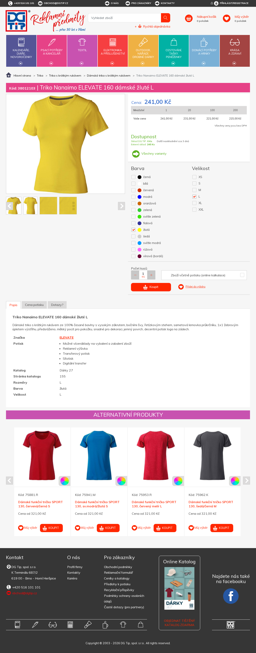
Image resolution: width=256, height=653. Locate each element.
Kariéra (72, 578)
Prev (9, 206)
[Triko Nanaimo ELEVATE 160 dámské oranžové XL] (213, 455)
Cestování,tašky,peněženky (174, 53)
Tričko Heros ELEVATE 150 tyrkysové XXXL (95, 504)
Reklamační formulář (118, 572)
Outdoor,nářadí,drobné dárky (143, 53)
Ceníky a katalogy (117, 578)
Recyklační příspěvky (119, 590)
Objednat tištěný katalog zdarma (179, 623)
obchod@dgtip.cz (56, 3)
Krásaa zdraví (234, 51)
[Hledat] (165, 17)
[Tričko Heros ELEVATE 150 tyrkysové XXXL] (99, 455)
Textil (82, 50)
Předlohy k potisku (117, 584)
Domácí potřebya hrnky (204, 51)
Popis (13, 305)
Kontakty (168, 3)
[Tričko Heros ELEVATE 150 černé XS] (156, 455)
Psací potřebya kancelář (52, 51)
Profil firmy (75, 567)
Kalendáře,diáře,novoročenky (21, 53)
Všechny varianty (154, 153)
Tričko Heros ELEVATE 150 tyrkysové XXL (38, 504)
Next (121, 206)
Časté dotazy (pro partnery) (124, 607)
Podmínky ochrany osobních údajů (124, 598)
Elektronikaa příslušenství (113, 51)
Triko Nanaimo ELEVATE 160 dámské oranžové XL (210, 504)
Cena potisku (34, 305)
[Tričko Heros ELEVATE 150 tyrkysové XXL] (42, 455)
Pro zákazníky (141, 3)
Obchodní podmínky (118, 567)
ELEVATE (67, 337)
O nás (115, 3)
